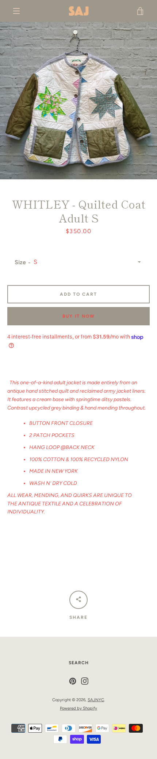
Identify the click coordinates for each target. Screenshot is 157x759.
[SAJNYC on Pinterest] (72, 681)
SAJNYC (96, 699)
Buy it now (78, 316)
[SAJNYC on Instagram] (84, 681)
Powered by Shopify (78, 708)
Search (79, 662)
